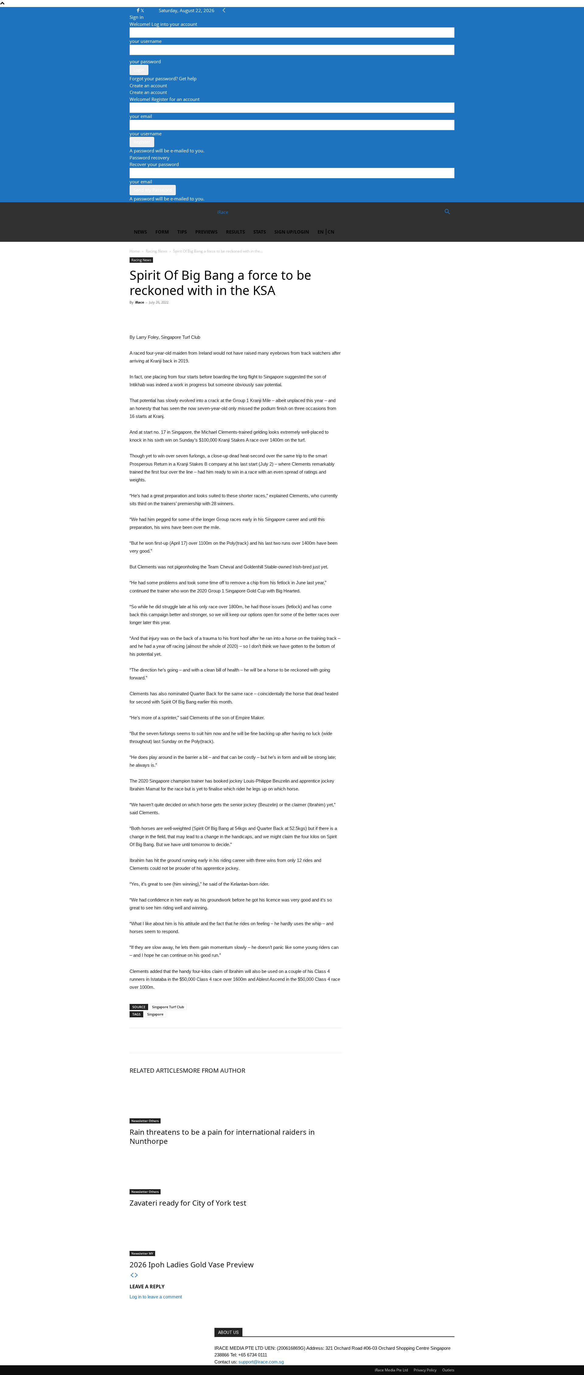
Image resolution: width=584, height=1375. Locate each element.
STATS (259, 232)
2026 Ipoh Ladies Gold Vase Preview (192, 1264)
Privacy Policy (425, 1370)
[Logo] (151, 212)
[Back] (224, 10)
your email (141, 116)
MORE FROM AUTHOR (214, 1070)
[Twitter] (142, 10)
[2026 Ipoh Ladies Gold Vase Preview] (235, 1233)
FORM (162, 232)
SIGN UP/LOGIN (291, 232)
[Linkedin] (178, 316)
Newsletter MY (142, 1253)
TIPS (182, 232)
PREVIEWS (206, 232)
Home (135, 251)
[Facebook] (139, 10)
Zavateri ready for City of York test (188, 1203)
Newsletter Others (145, 1121)
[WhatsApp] (164, 316)
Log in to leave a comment (156, 1296)
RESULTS (235, 232)
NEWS (140, 232)
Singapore (155, 1014)
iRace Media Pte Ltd (391, 1370)
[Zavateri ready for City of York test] (235, 1171)
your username (146, 41)
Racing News (156, 251)
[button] (447, 212)
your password (145, 61)
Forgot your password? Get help (163, 78)
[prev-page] (132, 1275)
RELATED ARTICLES (156, 1070)
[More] (192, 316)
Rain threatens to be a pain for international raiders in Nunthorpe (222, 1136)
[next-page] (136, 1275)
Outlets (448, 1370)
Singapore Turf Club (168, 1007)
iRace (139, 302)
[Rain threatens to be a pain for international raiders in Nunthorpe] (235, 1100)
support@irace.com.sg (261, 1361)
